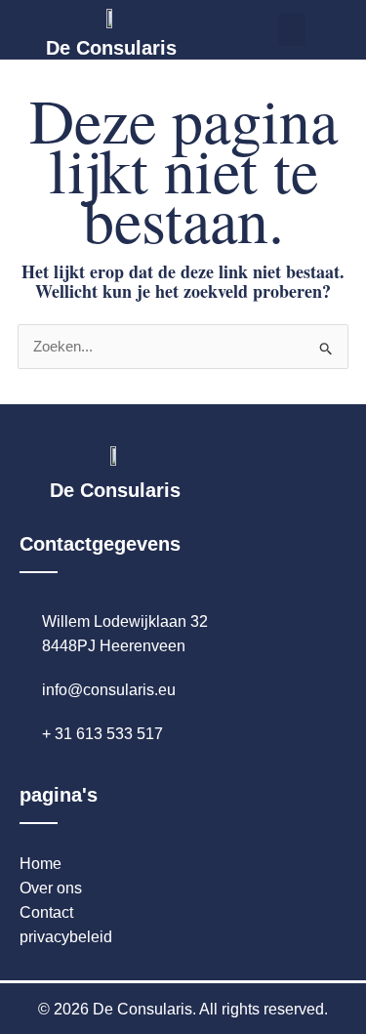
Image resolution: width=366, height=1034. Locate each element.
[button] (291, 30)
